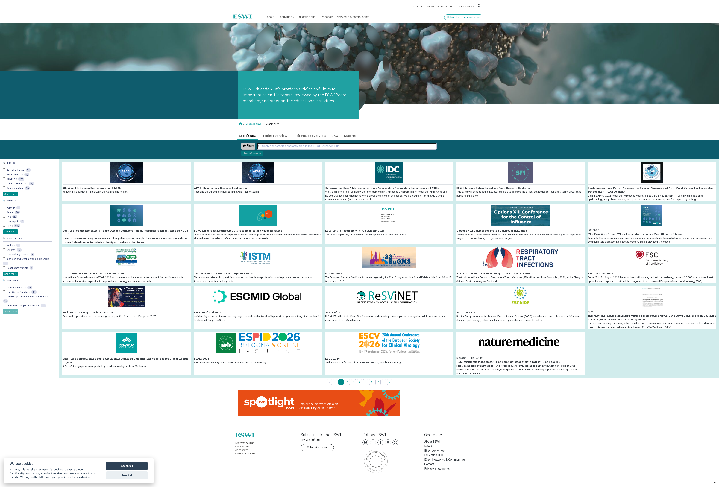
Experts (350, 136)
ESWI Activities (434, 450)
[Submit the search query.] (260, 146)
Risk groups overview (309, 136)
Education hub (254, 123)
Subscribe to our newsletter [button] (463, 17)
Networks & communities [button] (352, 17)
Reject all (127, 475)
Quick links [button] (465, 6)
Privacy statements (437, 468)
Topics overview (275, 136)
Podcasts (327, 17)
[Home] (244, 13)
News (430, 6)
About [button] (270, 17)
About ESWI (432, 441)
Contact (418, 6)
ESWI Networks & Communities (444, 459)
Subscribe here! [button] (317, 447)
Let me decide (81, 477)
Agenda (442, 6)
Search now (248, 136)
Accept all (127, 465)
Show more (10, 194)
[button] (715, 483)
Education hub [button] (306, 17)
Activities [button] (286, 17)
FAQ (452, 6)
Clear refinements (252, 153)
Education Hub (433, 455)
